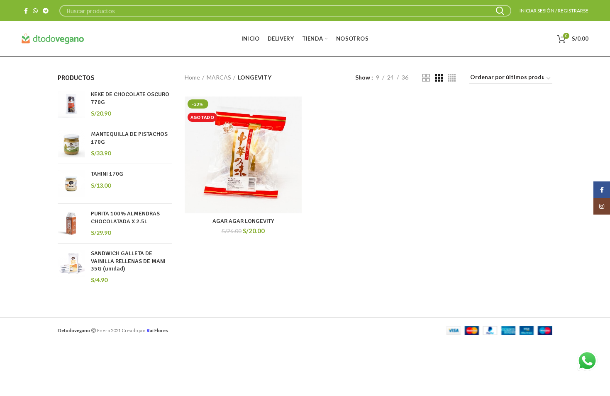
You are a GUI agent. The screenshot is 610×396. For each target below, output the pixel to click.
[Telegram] (45, 10)
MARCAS (219, 77)
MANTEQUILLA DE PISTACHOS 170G (129, 137)
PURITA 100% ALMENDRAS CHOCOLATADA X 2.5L (125, 217)
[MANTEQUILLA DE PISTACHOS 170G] (71, 143)
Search (500, 11)
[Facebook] (26, 10)
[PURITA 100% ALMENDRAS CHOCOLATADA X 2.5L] (71, 223)
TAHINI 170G (107, 173)
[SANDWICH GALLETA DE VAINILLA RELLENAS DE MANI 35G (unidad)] (71, 267)
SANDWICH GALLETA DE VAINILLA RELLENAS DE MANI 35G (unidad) (128, 261)
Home (192, 77)
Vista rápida (295, 128)
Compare (295, 110)
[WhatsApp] (35, 10)
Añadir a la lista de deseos (295, 147)
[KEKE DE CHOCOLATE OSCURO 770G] (71, 104)
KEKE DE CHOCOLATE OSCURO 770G (130, 98)
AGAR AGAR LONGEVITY (243, 221)
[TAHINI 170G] (71, 183)
